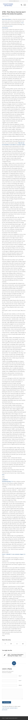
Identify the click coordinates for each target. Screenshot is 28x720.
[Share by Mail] (23, 644)
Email (20, 680)
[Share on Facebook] (5, 644)
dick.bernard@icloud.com (14, 1)
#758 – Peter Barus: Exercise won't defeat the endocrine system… (14, 13)
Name (20, 675)
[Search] (21, 5)
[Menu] (24, 5)
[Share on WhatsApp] (17, 644)
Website (20, 685)
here (22, 22)
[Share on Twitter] (11, 644)
